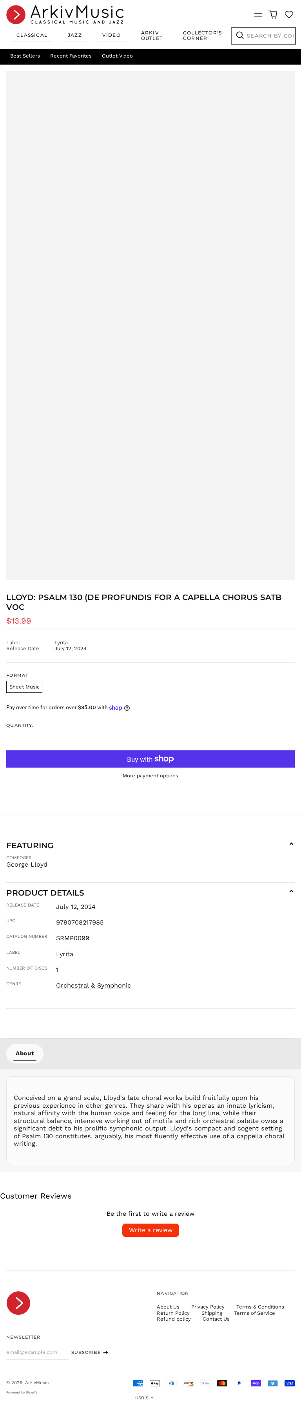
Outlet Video (117, 56)
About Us (168, 1307)
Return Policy (173, 1313)
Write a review (150, 1230)
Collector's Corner (202, 35)
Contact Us (216, 1319)
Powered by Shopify (21, 1392)
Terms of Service (254, 1313)
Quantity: (20, 725)
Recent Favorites (71, 56)
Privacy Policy (208, 1307)
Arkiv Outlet (152, 35)
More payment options (150, 776)
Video (111, 35)
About (25, 1053)
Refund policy (174, 1319)
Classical (31, 35)
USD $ (142, 1398)
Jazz (75, 35)
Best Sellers (25, 56)
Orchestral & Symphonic (93, 985)
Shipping (211, 1313)
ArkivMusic (37, 1382)
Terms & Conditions (260, 1307)
